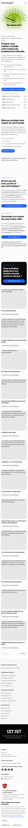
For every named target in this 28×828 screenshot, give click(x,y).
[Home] (7, 2)
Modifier (4, 820)
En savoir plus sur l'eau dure (14, 205)
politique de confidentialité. (16, 816)
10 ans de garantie (6, 693)
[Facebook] (2, 769)
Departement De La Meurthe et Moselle (11, 38)
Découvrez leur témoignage (10, 314)
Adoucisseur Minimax (7, 672)
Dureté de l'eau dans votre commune (10, 668)
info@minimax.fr (7, 778)
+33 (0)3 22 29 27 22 (8, 776)
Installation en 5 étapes (7, 678)
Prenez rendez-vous (14, 237)
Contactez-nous (5, 713)
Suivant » (23, 653)
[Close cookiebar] (26, 802)
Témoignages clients (6, 695)
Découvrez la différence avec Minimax (13, 89)
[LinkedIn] (5, 769)
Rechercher (4, 718)
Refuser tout (6, 825)
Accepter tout (17, 825)
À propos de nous (5, 708)
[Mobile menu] (25, 3)
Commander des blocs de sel (8, 700)
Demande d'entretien (6, 698)
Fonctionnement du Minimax (8, 680)
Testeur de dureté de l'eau (8, 36)
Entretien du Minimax (6, 683)
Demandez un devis (8, 150)
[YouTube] (8, 769)
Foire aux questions (6, 685)
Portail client (4, 715)
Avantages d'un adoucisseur (8, 675)
